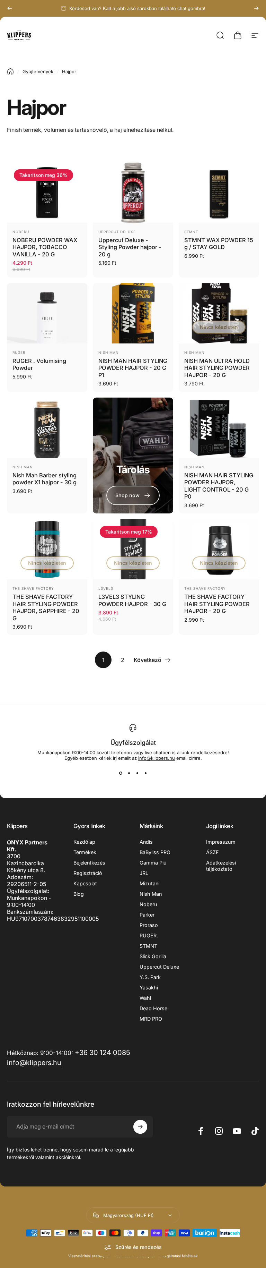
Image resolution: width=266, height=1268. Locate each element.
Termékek (84, 852)
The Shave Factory (33, 588)
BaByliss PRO (155, 852)
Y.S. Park (150, 977)
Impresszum (221, 842)
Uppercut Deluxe (117, 232)
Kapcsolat (85, 883)
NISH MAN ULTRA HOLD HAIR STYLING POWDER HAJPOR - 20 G (217, 367)
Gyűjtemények (38, 71)
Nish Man (108, 352)
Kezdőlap (84, 842)
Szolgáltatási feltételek (178, 1256)
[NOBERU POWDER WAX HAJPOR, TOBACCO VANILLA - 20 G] (47, 192)
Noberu (20, 232)
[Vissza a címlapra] (10, 71)
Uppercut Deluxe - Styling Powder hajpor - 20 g (129, 247)
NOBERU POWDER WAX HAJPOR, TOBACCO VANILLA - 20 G (44, 247)
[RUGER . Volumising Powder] (47, 313)
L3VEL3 (105, 588)
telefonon (121, 752)
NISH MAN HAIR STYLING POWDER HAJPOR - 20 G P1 (132, 367)
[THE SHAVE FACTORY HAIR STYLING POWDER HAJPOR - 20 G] (219, 549)
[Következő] (256, 8)
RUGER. (149, 935)
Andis (146, 842)
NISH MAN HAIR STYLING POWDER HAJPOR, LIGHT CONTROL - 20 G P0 (218, 486)
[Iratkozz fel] (140, 1127)
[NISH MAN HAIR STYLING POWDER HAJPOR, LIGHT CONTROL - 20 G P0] (219, 428)
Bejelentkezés (89, 863)
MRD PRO (151, 1019)
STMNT (191, 232)
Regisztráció (87, 873)
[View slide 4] (145, 773)
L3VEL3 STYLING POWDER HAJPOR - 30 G (132, 600)
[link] (133, 495)
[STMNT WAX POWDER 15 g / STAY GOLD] (219, 192)
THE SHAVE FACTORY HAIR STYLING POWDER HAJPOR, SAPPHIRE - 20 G (45, 607)
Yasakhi (149, 987)
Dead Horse (153, 1008)
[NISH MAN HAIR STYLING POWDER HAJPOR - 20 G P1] (133, 313)
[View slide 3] (137, 773)
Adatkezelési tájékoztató (221, 866)
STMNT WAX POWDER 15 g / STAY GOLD (218, 244)
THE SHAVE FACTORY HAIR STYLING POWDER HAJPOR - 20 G (217, 603)
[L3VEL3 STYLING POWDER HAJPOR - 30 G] (133, 549)
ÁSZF (212, 852)
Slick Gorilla (153, 956)
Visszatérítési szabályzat (89, 1256)
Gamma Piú (153, 863)
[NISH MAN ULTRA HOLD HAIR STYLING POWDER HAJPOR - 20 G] (219, 313)
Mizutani (149, 883)
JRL (144, 873)
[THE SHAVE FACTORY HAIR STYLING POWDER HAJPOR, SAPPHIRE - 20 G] (47, 549)
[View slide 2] (129, 773)
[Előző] (9, 8)
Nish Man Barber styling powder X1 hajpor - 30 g (44, 479)
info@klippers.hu (156, 758)
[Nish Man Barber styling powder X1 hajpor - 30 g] (47, 428)
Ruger (18, 352)
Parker (147, 915)
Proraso (149, 925)
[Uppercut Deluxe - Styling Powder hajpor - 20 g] (133, 192)
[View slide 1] (120, 773)
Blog (78, 894)
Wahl (145, 998)
